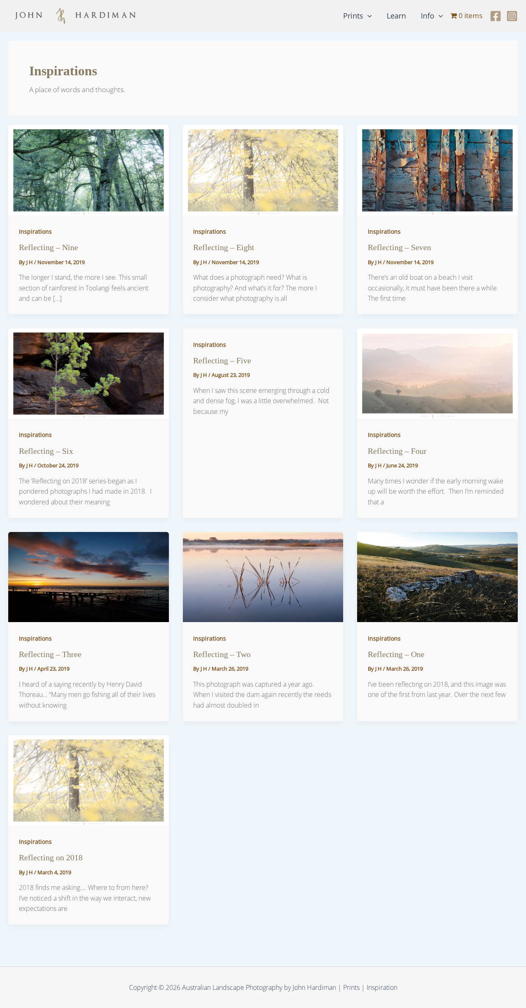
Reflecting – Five (222, 360)
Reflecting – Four (397, 450)
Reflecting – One (396, 654)
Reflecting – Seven (399, 247)
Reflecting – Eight (223, 247)
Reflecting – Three (50, 654)
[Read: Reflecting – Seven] (437, 169)
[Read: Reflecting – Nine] (88, 169)
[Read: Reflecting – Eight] (263, 169)
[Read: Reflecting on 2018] (88, 779)
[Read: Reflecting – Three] (88, 576)
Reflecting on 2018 (51, 857)
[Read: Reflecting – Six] (88, 373)
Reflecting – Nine (48, 247)
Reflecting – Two (222, 654)
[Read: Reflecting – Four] (437, 373)
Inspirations (35, 231)
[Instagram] (512, 16)
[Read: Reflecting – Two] (263, 576)
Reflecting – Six (46, 450)
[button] (367, 15)
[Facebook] (495, 16)
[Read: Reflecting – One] (437, 576)
